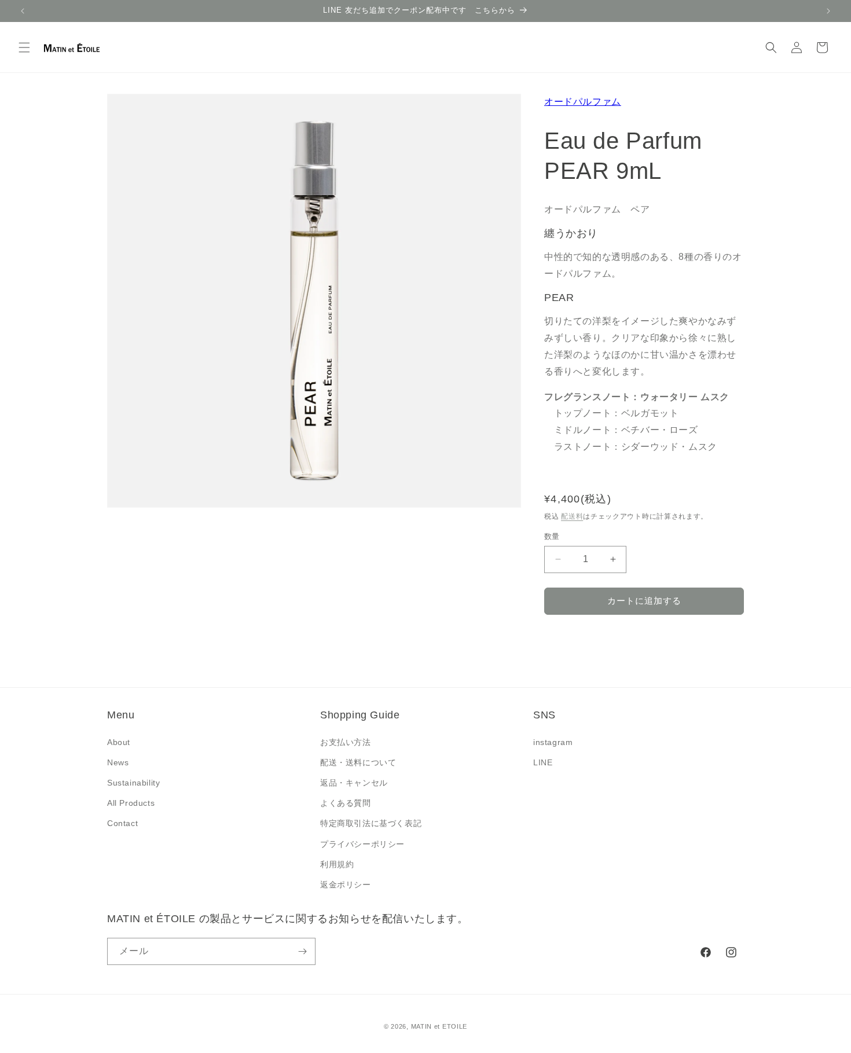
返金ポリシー (345, 884)
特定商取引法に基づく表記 (370, 823)
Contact (122, 823)
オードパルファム (582, 102)
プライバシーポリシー (362, 844)
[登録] (302, 951)
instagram (553, 742)
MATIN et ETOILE (439, 1026)
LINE (542, 762)
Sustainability (133, 782)
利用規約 (337, 864)
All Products (131, 803)
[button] (24, 47)
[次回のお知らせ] (828, 11)
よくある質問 (345, 803)
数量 (552, 536)
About (118, 742)
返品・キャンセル (354, 782)
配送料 (572, 516)
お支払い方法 (345, 742)
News (118, 762)
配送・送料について (358, 762)
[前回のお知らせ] (22, 11)
